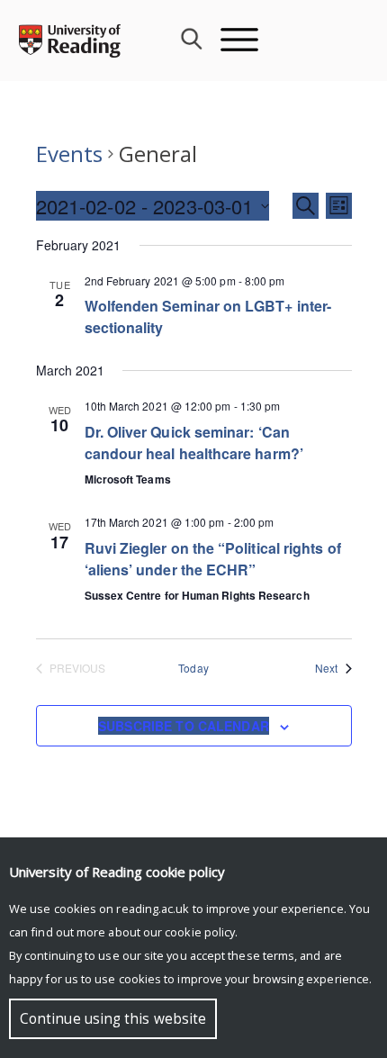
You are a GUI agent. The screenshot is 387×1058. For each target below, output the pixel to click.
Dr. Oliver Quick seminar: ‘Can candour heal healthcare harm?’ (194, 442)
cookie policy (200, 932)
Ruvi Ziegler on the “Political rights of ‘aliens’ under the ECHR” (213, 559)
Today (193, 668)
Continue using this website (113, 1018)
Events (69, 153)
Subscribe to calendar (183, 726)
